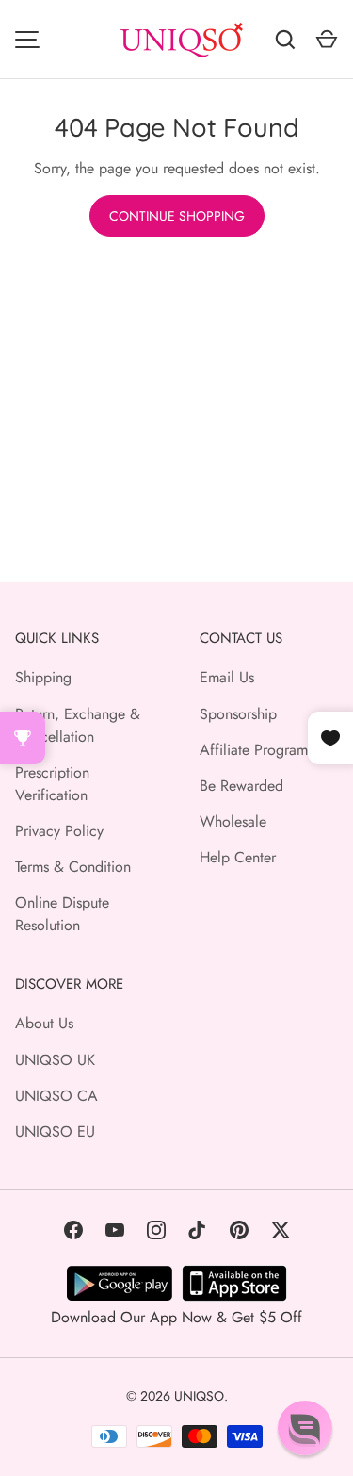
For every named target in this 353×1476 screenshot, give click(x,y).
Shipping (43, 677)
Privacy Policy (59, 831)
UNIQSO (199, 1395)
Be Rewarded (241, 785)
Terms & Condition (73, 866)
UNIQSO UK (55, 1060)
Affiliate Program (254, 750)
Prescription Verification (52, 784)
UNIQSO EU (55, 1131)
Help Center (238, 857)
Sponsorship (238, 714)
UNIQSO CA (56, 1096)
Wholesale (233, 821)
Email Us (227, 677)
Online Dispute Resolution (62, 914)
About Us (44, 1023)
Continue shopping (177, 215)
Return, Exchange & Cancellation (77, 725)
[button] (305, 1428)
